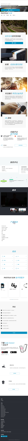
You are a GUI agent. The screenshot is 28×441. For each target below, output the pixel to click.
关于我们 (2, 400)
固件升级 (2, 423)
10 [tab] (16, 299)
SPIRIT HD (2, 405)
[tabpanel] (14, 289)
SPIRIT (2, 404)
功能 (1, 15)
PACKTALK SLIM (3, 410)
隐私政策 (2, 427)
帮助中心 (14, 15)
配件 (10, 15)
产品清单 (7, 15)
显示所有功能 (20, 145)
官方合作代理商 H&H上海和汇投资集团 (6, 431)
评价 (4, 15)
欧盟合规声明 (2, 425)
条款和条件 (2, 426)
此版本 (8, 354)
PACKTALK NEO (3, 413)
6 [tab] (13, 299)
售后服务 (2, 424)
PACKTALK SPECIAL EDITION (5, 412)
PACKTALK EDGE (3, 414)
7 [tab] (14, 299)
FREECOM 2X (2, 406)
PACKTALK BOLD (3, 411)
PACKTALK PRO (3, 415)
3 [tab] (11, 299)
